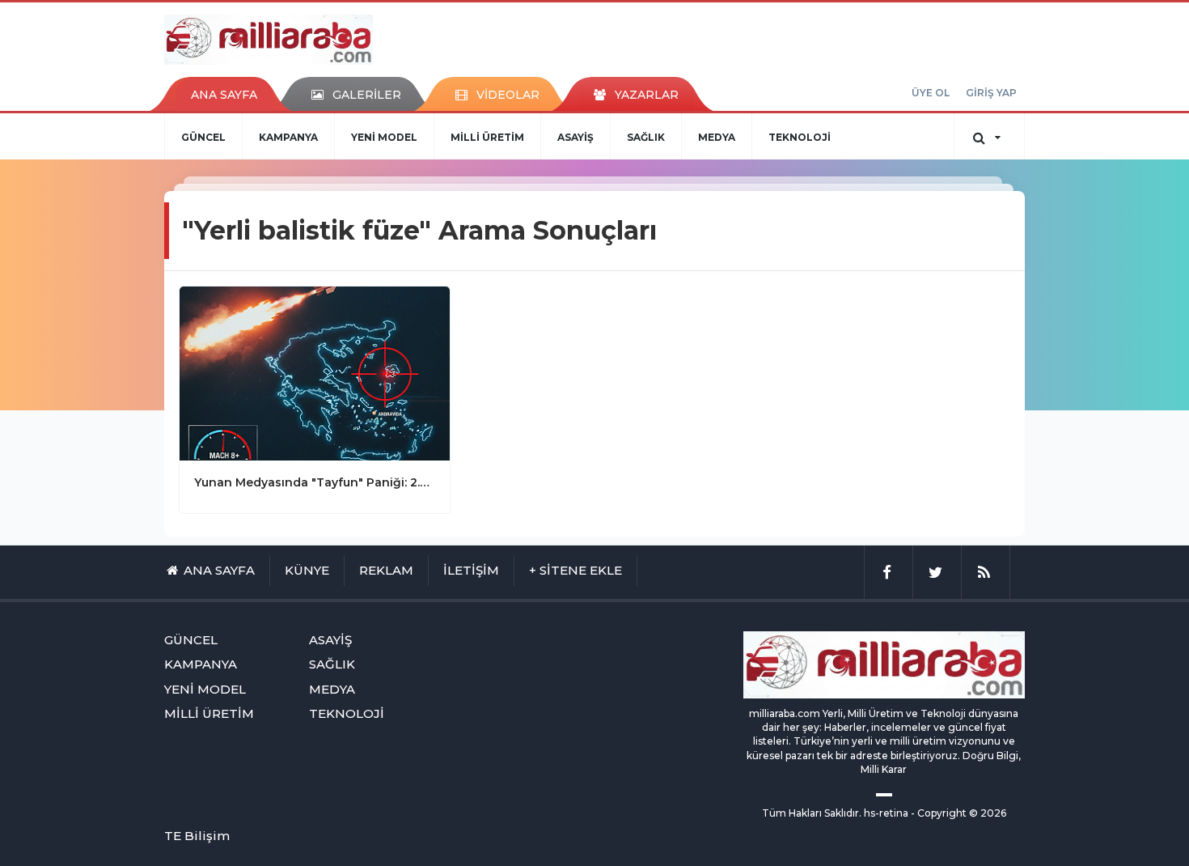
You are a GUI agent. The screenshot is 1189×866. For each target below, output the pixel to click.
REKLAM (386, 570)
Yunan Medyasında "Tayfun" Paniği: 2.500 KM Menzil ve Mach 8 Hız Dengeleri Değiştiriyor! (314, 482)
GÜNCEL (203, 137)
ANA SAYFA (224, 94)
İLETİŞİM (471, 570)
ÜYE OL (931, 93)
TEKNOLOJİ (799, 137)
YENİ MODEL (384, 137)
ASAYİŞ (575, 137)
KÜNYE (307, 570)
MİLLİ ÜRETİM (487, 137)
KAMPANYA (288, 137)
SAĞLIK (646, 137)
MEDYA (716, 137)
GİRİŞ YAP (991, 93)
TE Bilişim (197, 835)
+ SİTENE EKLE (575, 570)
